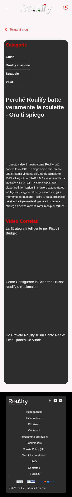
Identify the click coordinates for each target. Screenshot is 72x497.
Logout (36, 473)
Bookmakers (34, 442)
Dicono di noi (34, 418)
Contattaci (34, 467)
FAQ (34, 461)
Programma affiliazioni (34, 436)
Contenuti (34, 430)
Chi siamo (34, 424)
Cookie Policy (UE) (34, 449)
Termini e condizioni (34, 455)
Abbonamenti (34, 411)
